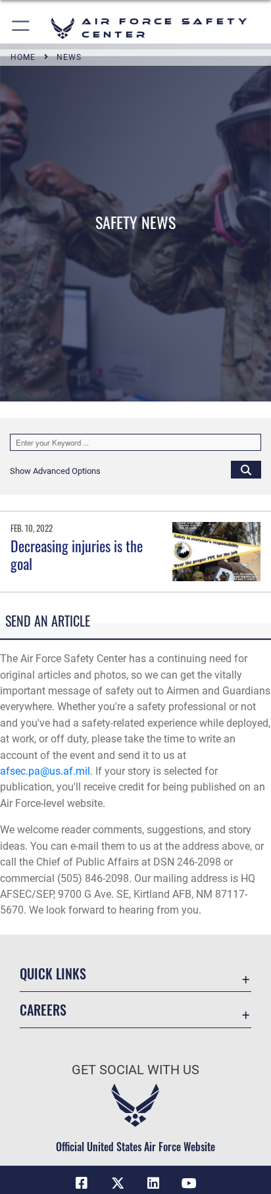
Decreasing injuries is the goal (77, 554)
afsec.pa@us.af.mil (45, 771)
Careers (43, 1010)
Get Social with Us (135, 1069)
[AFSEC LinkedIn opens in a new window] (153, 1183)
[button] (21, 28)
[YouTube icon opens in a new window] (189, 1183)
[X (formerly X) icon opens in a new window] (118, 1183)
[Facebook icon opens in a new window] (81, 1183)
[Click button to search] (246, 469)
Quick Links (53, 973)
